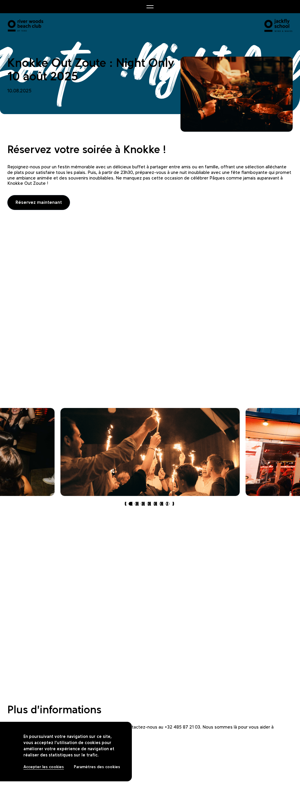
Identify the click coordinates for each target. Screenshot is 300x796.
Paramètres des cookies (97, 766)
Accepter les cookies (43, 766)
